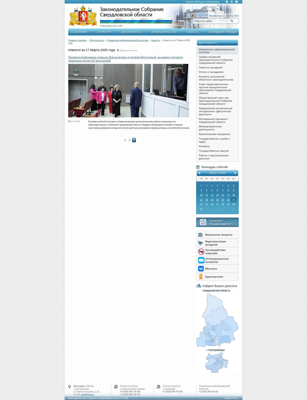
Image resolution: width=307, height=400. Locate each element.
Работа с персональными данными (214, 157)
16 (233, 195)
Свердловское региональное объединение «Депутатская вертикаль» (215, 111)
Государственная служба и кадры (214, 140)
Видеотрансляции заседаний (215, 243)
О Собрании (78, 32)
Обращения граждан (222, 32)
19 (212, 199)
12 (212, 195)
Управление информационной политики (127, 40)
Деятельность (131, 32)
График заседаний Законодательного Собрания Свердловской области (216, 59)
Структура (104, 32)
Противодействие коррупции (215, 252)
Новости (155, 40)
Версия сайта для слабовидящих (203, 2)
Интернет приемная (217, 222)
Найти (232, 21)
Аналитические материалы (214, 134)
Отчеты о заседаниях (211, 71)
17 (201, 199)
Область (192, 32)
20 (217, 199)
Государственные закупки (214, 150)
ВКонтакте (211, 268)
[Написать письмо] (236, 2)
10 (201, 195)
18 (206, 199)
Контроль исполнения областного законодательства (216, 78)
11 (207, 195)
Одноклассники (214, 276)
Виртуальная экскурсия (218, 234)
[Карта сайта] (232, 2)
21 (223, 199)
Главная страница (77, 40)
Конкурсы (204, 146)
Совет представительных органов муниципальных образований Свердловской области (215, 89)
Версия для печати (128, 50)
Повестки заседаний (210, 67)
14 (223, 195)
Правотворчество (163, 32)
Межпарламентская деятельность (210, 128)
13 (217, 195)
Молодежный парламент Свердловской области (213, 120)
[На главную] (227, 2)
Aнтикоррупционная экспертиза (217, 260)
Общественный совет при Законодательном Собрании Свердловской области (215, 100)
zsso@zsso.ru (87, 394)
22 (228, 199)
